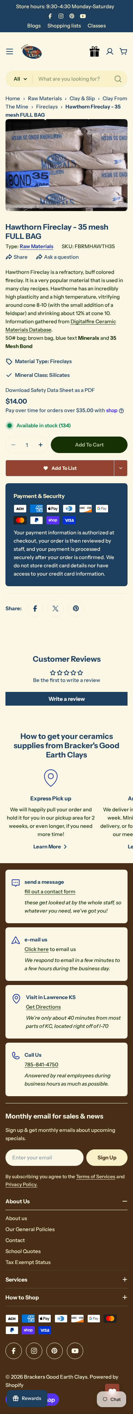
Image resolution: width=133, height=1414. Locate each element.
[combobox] (66, 79)
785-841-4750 (41, 1064)
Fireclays (47, 106)
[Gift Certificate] (94, 51)
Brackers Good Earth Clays (55, 1377)
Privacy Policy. (21, 1184)
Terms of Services (95, 1176)
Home (12, 98)
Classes (97, 25)
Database (40, 329)
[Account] (110, 51)
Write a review (66, 698)
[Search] (118, 79)
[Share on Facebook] (35, 608)
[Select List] (121, 468)
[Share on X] (55, 608)
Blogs (34, 25)
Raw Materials (45, 98)
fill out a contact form (50, 891)
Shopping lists (64, 25)
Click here (37, 949)
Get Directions (43, 1007)
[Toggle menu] (9, 51)
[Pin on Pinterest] (76, 608)
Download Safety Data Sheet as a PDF (50, 390)
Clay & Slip (82, 98)
